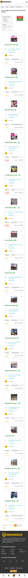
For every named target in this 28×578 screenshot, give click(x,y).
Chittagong (4, 553)
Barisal (12, 551)
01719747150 (11, 443)
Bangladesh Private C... (11, 403)
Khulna (3, 551)
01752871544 (11, 345)
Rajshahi (13, 549)
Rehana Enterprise (10, 77)
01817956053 (11, 183)
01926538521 (11, 411)
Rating (4, 24)
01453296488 (11, 313)
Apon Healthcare (10, 240)
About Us (7, 568)
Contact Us (12, 568)
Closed (6, 20)
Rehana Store (9, 273)
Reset (20, 17)
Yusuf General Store (10, 338)
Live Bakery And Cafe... (11, 175)
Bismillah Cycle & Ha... (11, 468)
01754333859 (11, 508)
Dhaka (7, 6)
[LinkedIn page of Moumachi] (23, 561)
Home (2, 6)
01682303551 (11, 150)
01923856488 (11, 248)
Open (5, 18)
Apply (20, 19)
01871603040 (11, 52)
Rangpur (12, 553)
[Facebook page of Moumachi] (4, 561)
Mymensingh (22, 551)
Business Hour (6, 16)
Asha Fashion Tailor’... (11, 207)
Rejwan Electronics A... (11, 370)
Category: (7, 59)
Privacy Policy (19, 568)
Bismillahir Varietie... (10, 501)
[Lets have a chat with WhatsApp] (10, 561)
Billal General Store (10, 305)
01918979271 (11, 215)
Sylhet (21, 549)
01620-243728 (12, 476)
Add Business (13, 571)
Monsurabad (19, 6)
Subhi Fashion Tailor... (11, 142)
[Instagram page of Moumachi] (16, 561)
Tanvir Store (8, 436)
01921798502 (11, 85)
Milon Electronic (9, 109)
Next (4, 528)
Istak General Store (10, 44)
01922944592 (11, 378)
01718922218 (11, 117)
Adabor (12, 6)
